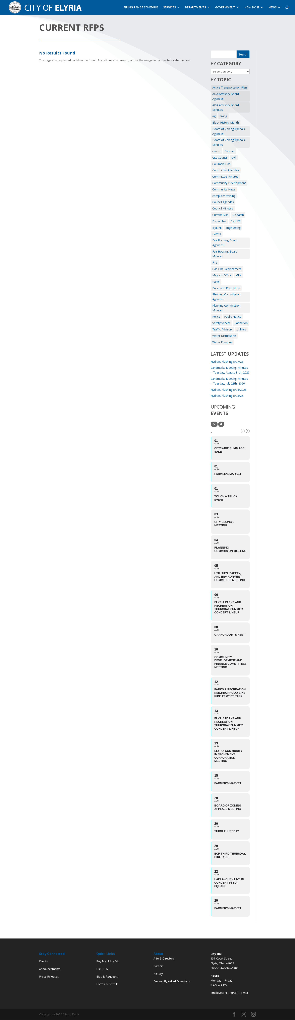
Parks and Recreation (226, 288)
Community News (224, 189)
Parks (216, 282)
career (216, 151)
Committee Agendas (225, 170)
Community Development (229, 183)
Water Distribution (224, 336)
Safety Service (221, 323)
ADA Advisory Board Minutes (225, 107)
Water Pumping (222, 342)
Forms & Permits (107, 984)
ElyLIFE (217, 228)
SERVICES (169, 7)
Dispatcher (219, 221)
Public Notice (232, 316)
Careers (230, 151)
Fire (214, 262)
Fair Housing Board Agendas (224, 242)
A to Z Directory (164, 958)
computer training (223, 196)
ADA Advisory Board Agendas (225, 96)
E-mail (244, 993)
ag (214, 116)
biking (223, 116)
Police (216, 316)
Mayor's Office (221, 275)
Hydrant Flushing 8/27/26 (227, 361)
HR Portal (231, 993)
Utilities (241, 329)
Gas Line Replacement (226, 269)
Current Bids (220, 215)
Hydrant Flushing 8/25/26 (227, 396)
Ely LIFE (235, 221)
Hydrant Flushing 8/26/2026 (228, 390)
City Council (219, 157)
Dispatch (238, 215)
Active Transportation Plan (229, 87)
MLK (238, 275)
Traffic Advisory (222, 329)
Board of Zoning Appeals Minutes (228, 142)
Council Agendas (223, 202)
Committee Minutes (225, 176)
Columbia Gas (221, 164)
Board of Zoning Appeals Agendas (228, 131)
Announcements (49, 969)
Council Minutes (222, 208)
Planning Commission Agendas (226, 296)
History (158, 974)
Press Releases (49, 976)
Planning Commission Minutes (226, 308)
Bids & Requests (107, 976)
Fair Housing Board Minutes (224, 254)
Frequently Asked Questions (172, 981)
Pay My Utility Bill (107, 961)
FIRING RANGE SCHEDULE (141, 7)
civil (233, 157)
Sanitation (241, 323)
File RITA (102, 969)
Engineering (233, 228)
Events (216, 234)
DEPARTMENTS (195, 7)
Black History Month (225, 122)
